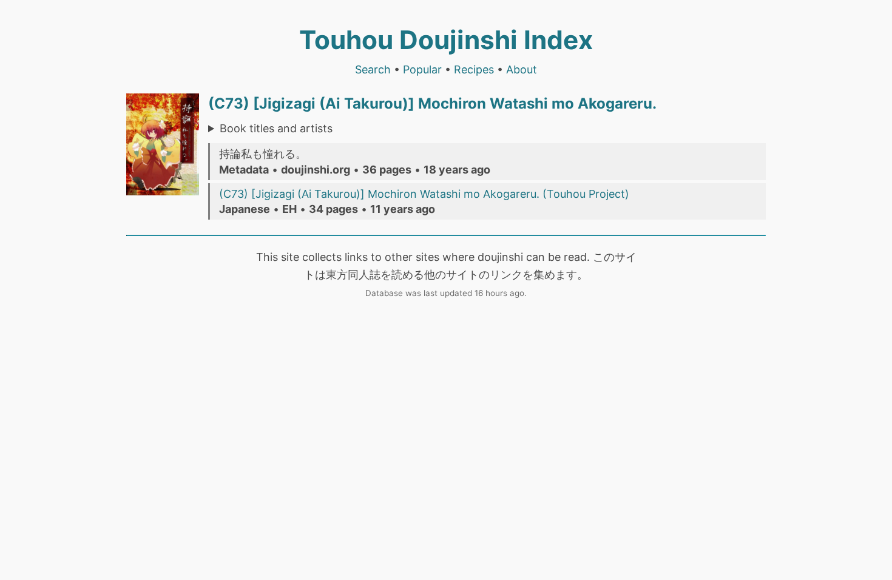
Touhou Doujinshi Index (446, 39)
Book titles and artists (276, 128)
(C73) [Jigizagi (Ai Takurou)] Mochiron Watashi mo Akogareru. (432, 103)
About (521, 69)
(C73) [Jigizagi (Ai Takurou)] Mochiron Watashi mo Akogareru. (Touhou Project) (424, 193)
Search (373, 69)
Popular (422, 69)
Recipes (474, 69)
